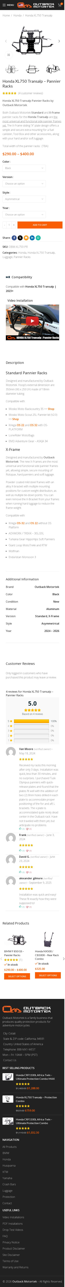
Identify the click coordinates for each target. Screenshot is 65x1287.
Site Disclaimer (11, 1255)
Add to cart (40, 224)
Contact (7, 1203)
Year (5, 208)
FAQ (5, 1236)
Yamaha (7, 1178)
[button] (5, 41)
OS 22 (20, 425)
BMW (5, 1153)
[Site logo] (35, 5)
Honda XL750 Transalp (38, 15)
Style (5, 192)
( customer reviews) (30, 93)
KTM (5, 1172)
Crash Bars (9, 1184)
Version (7, 177)
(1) (20, 959)
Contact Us (9, 1060)
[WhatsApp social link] (38, 237)
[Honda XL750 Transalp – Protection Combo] (7, 1104)
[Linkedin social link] (32, 237)
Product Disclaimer (13, 1248)
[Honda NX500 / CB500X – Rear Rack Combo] (48, 939)
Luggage (7, 257)
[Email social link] (26, 237)
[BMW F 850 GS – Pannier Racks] (17, 939)
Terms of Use (10, 1261)
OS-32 (20, 523)
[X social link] (20, 237)
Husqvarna (9, 1165)
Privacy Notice (11, 1242)
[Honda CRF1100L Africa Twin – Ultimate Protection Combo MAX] (7, 1081)
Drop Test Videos (12, 1230)
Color (5, 161)
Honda (17, 15)
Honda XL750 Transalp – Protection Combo (36, 1099)
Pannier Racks (22, 257)
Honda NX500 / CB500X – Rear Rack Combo (47, 955)
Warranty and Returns (15, 1267)
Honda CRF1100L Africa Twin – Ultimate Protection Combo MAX (35, 1076)
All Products (9, 1147)
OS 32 (33, 425)
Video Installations (13, 1217)
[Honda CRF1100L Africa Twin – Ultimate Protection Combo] (7, 1126)
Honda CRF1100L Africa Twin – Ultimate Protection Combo (34, 1121)
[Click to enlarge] (8, 55)
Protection (8, 1197)
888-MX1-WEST (26, 1049)
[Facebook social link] (14, 237)
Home (6, 15)
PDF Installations (12, 1223)
